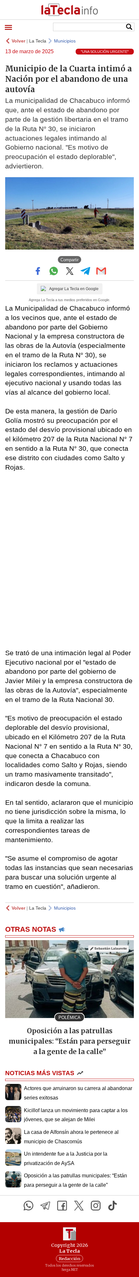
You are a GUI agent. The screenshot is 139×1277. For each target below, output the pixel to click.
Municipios (65, 40)
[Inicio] (69, 9)
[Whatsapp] (28, 1205)
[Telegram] (45, 1205)
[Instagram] (95, 1205)
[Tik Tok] (112, 1205)
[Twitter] (78, 1205)
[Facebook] (62, 1205)
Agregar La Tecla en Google (74, 289)
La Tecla (37, 40)
